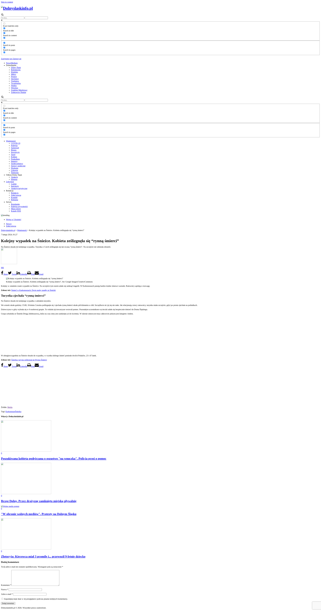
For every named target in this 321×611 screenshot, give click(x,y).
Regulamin (15, 204)
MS (2, 268)
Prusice (14, 76)
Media (9, 407)
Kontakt (14, 197)
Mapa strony (16, 209)
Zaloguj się (16, 59)
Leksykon (10, 182)
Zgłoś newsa (16, 195)
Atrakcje (14, 177)
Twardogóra (16, 83)
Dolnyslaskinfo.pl (8, 230)
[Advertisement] (160, 334)
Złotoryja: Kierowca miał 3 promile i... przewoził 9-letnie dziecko (43, 556)
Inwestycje (15, 152)
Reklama (14, 200)
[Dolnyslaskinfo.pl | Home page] (17, 8)
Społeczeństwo (17, 164)
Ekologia (14, 168)
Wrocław (14, 88)
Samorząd (15, 148)
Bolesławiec (16, 70)
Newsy (9, 224)
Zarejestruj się (6, 59)
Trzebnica (15, 81)
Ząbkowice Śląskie (18, 92)
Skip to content (7, 2)
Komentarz (6, 585)
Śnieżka (18, 411)
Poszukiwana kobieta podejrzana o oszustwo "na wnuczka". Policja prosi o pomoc (53, 458)
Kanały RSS (16, 211)
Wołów (14, 86)
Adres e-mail (7, 594)
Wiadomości (11, 141)
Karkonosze (10, 411)
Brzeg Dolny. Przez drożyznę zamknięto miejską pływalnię (38, 501)
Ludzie (14, 184)
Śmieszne (15, 173)
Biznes (13, 150)
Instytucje (15, 186)
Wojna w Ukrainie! (13, 219)
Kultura (14, 157)
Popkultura (15, 159)
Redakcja (14, 193)
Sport (13, 155)
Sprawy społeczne (18, 166)
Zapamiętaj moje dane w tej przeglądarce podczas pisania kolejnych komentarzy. (36, 599)
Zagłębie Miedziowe (19, 90)
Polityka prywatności (19, 206)
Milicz (13, 74)
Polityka (14, 145)
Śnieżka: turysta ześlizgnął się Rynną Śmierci (29, 360)
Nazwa (4, 589)
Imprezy (14, 161)
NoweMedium (12, 63)
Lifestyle (14, 170)
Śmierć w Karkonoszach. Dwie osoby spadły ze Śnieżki (33, 290)
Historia (14, 179)
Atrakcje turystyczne (19, 188)
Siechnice (15, 79)
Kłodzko (14, 72)
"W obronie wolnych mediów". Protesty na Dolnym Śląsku (38, 514)
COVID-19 (15, 143)
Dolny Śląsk (16, 67)
